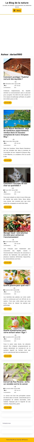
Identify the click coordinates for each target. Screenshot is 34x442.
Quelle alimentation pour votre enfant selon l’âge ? (15, 331)
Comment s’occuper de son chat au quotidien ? (15, 184)
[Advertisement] (17, 32)
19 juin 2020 (8, 190)
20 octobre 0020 (9, 388)
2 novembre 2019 (9, 337)
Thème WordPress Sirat (13, 440)
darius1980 (17, 83)
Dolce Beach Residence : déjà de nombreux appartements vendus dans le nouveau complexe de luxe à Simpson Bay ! (16, 132)
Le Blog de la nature (17, 3)
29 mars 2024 (8, 141)
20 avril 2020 (8, 241)
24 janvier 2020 (9, 290)
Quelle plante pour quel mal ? (17, 285)
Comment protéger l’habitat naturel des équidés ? (16, 78)
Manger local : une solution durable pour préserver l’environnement (16, 235)
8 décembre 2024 (9, 83)
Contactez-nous (7, 423)
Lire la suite (8, 103)
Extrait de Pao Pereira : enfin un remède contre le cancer (17, 383)
